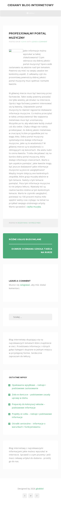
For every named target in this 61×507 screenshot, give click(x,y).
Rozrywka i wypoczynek (29, 223)
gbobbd (40, 488)
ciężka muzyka (34, 206)
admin (24, 42)
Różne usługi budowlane (25, 239)
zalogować (25, 284)
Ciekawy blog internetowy (31, 5)
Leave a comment (39, 42)
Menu (30, 14)
